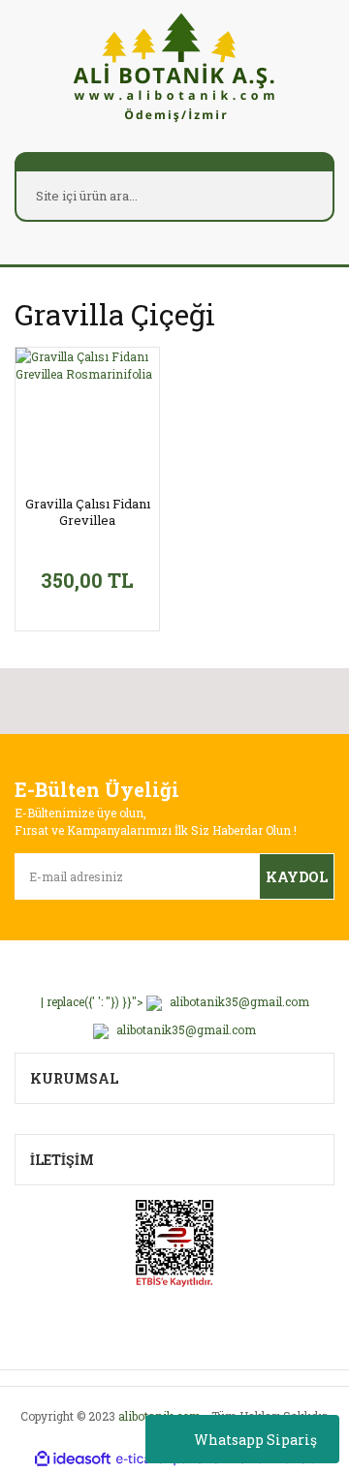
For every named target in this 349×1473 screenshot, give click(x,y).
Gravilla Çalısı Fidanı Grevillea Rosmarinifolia (87, 512)
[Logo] (174, 66)
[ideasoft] (72, 1459)
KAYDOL (297, 877)
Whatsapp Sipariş (255, 1439)
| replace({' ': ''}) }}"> (175, 1001)
